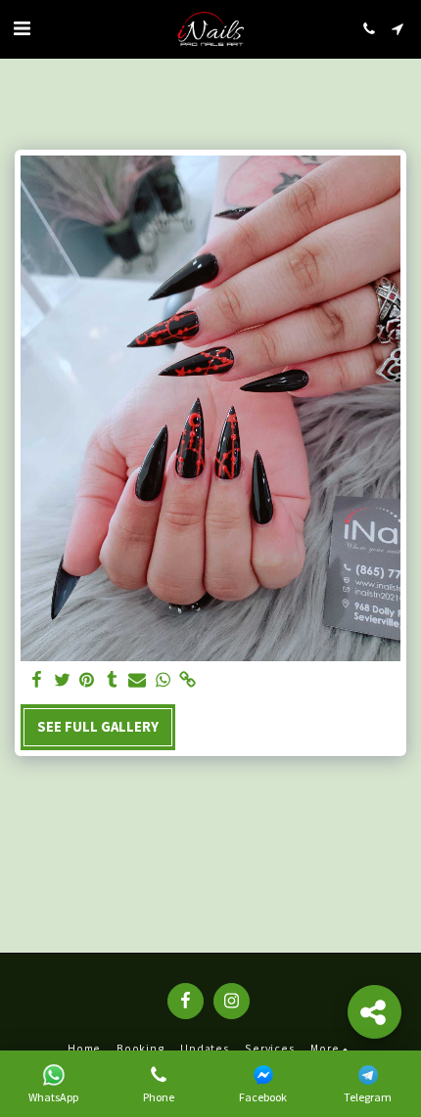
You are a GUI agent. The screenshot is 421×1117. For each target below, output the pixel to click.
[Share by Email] (137, 680)
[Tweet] (61, 680)
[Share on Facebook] (36, 680)
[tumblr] (112, 680)
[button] (21, 28)
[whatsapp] (162, 680)
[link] (188, 680)
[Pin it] (87, 680)
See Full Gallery (98, 727)
